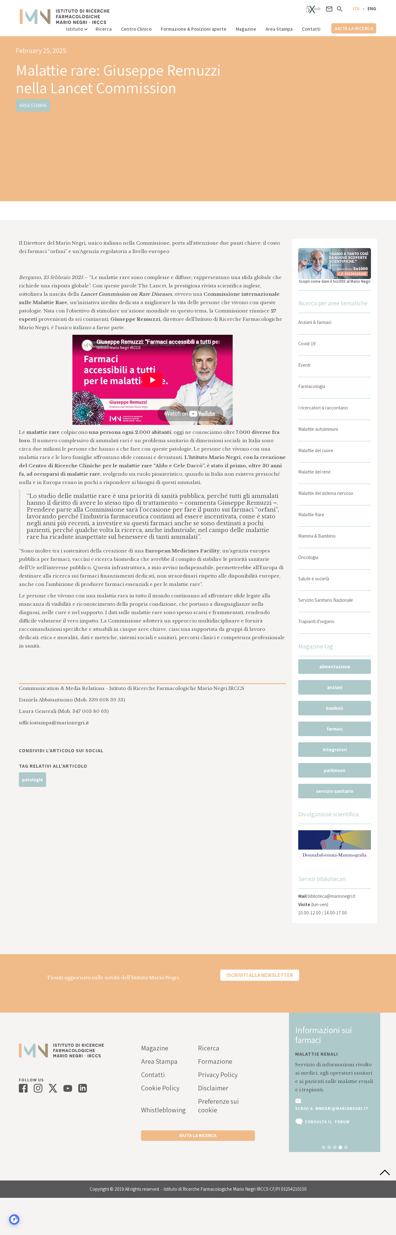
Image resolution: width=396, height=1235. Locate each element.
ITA (356, 8)
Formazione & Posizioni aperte (193, 29)
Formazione (215, 1061)
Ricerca (104, 29)
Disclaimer (213, 1088)
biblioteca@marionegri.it (331, 896)
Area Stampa (279, 29)
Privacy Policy (218, 1074)
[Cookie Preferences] (14, 1219)
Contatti (311, 29)
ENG (372, 8)
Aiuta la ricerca (353, 28)
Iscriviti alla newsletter (259, 975)
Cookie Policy (160, 1088)
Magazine (246, 29)
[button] (76, 27)
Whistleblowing (163, 1110)
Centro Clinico (136, 29)
